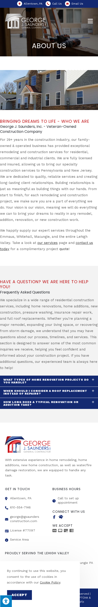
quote (64, 249)
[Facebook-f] (54, 517)
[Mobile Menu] (90, 21)
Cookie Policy (50, 582)
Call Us (57, 3)
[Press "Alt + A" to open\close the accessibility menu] (6, 601)
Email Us (77, 3)
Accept (19, 595)
